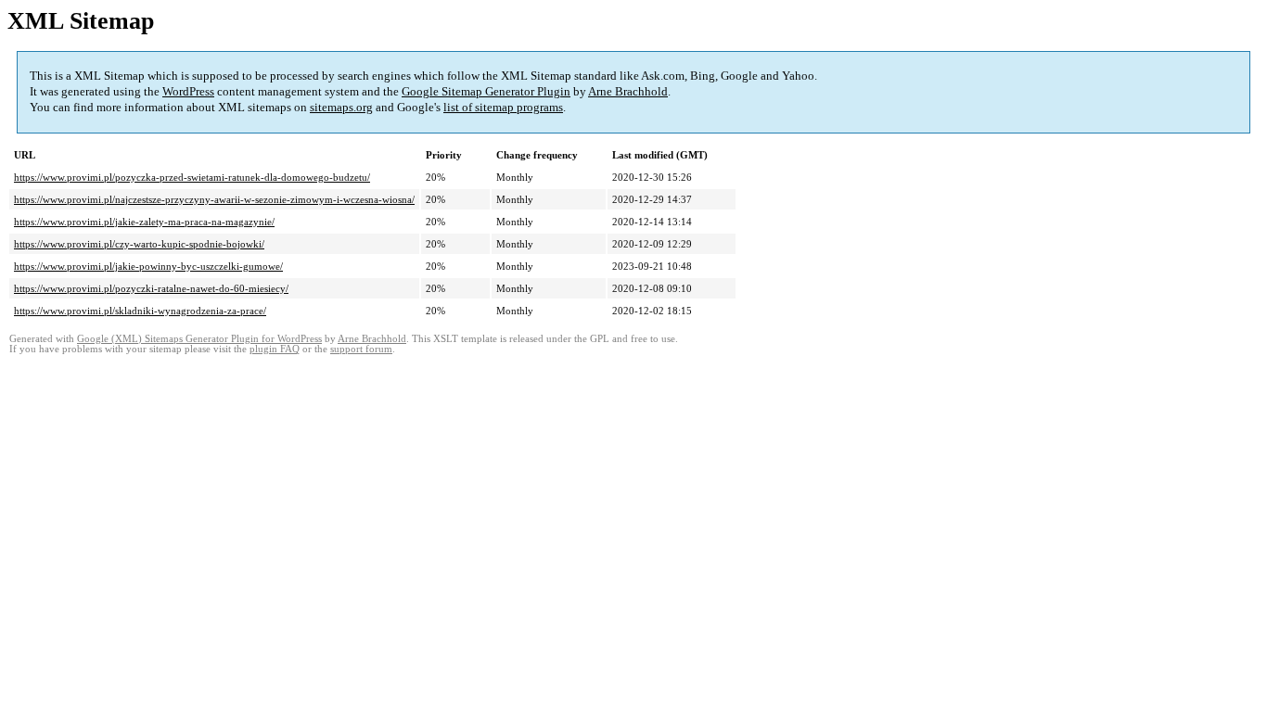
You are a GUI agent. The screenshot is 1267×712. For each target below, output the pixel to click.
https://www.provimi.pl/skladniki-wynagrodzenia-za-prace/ (140, 310)
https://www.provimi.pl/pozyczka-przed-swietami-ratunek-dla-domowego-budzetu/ (192, 177)
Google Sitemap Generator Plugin (486, 91)
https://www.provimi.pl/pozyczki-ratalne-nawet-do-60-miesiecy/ (151, 288)
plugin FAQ (275, 349)
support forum (361, 349)
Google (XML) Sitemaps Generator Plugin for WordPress (199, 339)
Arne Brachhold (628, 91)
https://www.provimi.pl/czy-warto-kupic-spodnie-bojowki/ (139, 243)
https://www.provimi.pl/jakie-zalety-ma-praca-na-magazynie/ (144, 221)
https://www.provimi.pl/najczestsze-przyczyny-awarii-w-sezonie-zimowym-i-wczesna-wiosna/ (214, 199)
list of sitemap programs (503, 107)
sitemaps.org (341, 107)
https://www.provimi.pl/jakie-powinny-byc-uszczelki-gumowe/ (148, 266)
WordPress (188, 91)
